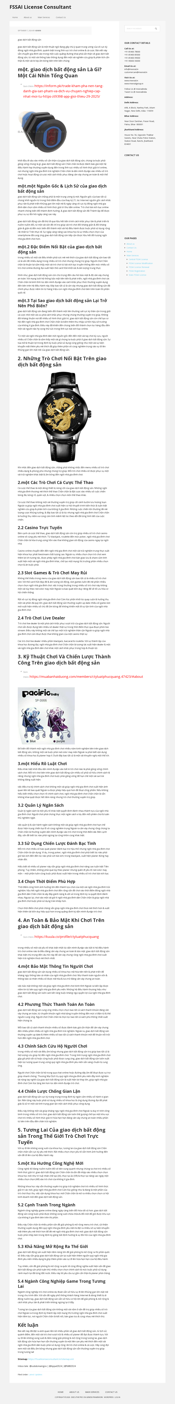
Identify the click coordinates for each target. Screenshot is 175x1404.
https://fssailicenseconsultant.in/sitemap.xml (51, 1359)
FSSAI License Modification (141, 263)
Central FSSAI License (138, 259)
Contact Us (131, 247)
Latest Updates (35, 1374)
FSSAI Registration (137, 271)
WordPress (108, 1397)
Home (129, 251)
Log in (117, 1397)
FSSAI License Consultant (40, 7)
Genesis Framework (94, 1397)
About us (131, 244)
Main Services (133, 255)
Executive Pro (77, 1397)
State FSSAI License (137, 275)
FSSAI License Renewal (139, 267)
